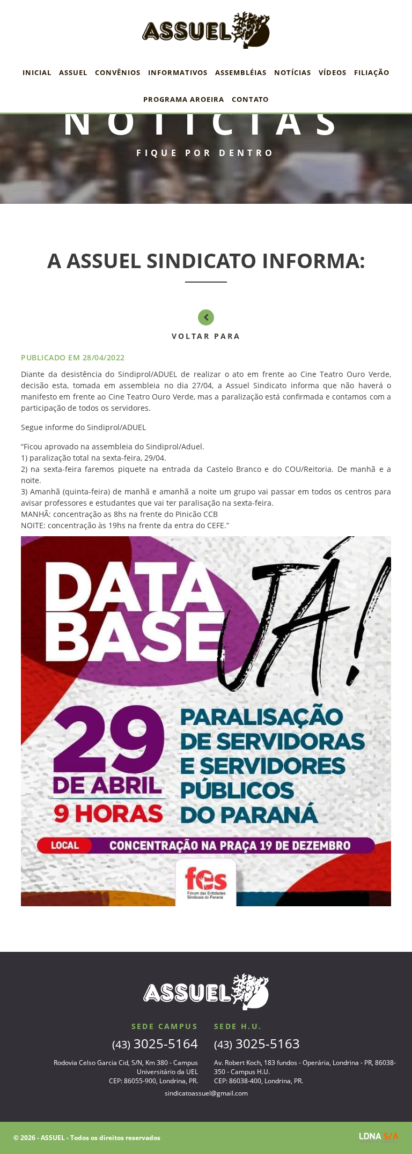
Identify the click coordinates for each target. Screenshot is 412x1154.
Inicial (37, 72)
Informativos (178, 72)
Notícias (292, 72)
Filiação (371, 72)
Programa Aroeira (183, 99)
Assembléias (241, 72)
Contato (250, 99)
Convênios (118, 72)
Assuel (73, 72)
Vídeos (333, 72)
